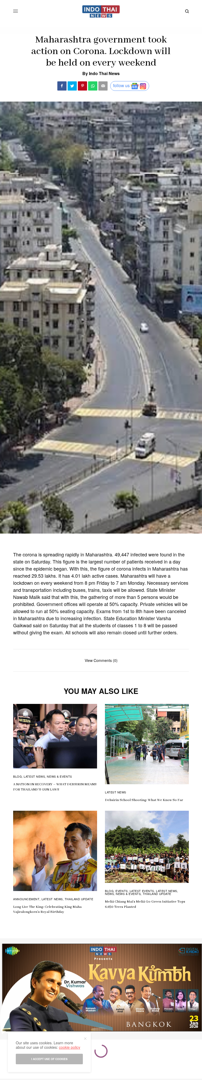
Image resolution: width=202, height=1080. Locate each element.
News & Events (59, 776)
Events (121, 891)
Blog (17, 776)
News (109, 894)
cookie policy (69, 1047)
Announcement (26, 899)
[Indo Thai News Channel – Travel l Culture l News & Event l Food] (101, 11)
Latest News (34, 776)
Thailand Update (79, 899)
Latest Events (142, 891)
